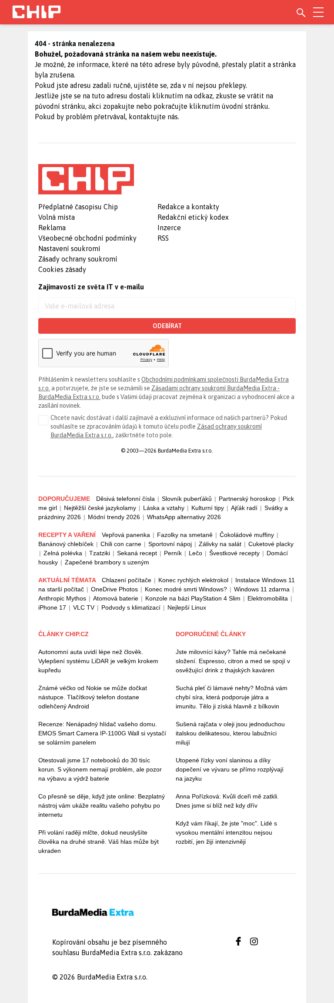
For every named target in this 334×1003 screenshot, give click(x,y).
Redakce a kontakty (188, 207)
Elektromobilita (267, 598)
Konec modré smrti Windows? (186, 589)
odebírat (167, 325)
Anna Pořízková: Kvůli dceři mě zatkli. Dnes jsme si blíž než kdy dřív (227, 801)
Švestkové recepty (234, 553)
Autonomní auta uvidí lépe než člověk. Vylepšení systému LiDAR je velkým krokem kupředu (98, 661)
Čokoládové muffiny (247, 534)
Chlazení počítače (126, 580)
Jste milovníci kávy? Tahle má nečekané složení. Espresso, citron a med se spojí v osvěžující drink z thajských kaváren (233, 661)
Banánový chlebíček (66, 543)
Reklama (52, 227)
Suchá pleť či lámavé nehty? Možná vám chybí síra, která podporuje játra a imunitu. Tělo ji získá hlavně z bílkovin (231, 697)
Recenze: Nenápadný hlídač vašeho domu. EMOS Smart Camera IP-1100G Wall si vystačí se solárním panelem (102, 733)
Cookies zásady (62, 269)
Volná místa (56, 217)
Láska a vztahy (163, 507)
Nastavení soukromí (69, 248)
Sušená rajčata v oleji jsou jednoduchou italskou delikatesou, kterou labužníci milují (230, 733)
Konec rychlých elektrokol (193, 580)
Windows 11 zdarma (262, 589)
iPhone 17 (52, 607)
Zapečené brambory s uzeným (107, 562)
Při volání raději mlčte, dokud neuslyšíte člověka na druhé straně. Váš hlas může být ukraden (98, 841)
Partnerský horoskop (247, 498)
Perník (173, 553)
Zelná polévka (62, 553)
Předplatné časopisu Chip (78, 207)
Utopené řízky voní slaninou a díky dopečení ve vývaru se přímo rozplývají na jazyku (230, 769)
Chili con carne (120, 543)
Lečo (195, 553)
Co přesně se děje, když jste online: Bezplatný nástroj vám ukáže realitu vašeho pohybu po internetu (101, 805)
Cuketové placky (271, 543)
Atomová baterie (115, 598)
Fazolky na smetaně (185, 534)
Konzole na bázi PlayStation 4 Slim (192, 598)
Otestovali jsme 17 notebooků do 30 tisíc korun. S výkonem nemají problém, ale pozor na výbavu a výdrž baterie (100, 769)
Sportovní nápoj (170, 543)
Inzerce (169, 227)
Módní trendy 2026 (114, 516)
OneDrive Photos (114, 589)
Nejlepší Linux (186, 607)
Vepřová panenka (126, 534)
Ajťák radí (244, 507)
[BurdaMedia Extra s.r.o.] (86, 179)
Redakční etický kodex (193, 217)
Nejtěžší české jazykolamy (100, 507)
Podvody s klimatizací (130, 607)
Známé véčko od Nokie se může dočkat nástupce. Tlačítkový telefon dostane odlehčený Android (92, 697)
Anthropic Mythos (62, 598)
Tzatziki (99, 553)
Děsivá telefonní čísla (125, 498)
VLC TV (83, 607)
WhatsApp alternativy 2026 (184, 516)
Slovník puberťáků (187, 498)
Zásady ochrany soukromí (77, 259)
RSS (163, 238)
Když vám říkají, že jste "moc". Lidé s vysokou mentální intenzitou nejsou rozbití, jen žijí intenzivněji (226, 832)
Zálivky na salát (220, 543)
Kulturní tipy (207, 507)
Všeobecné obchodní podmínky (87, 238)
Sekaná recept (137, 553)
